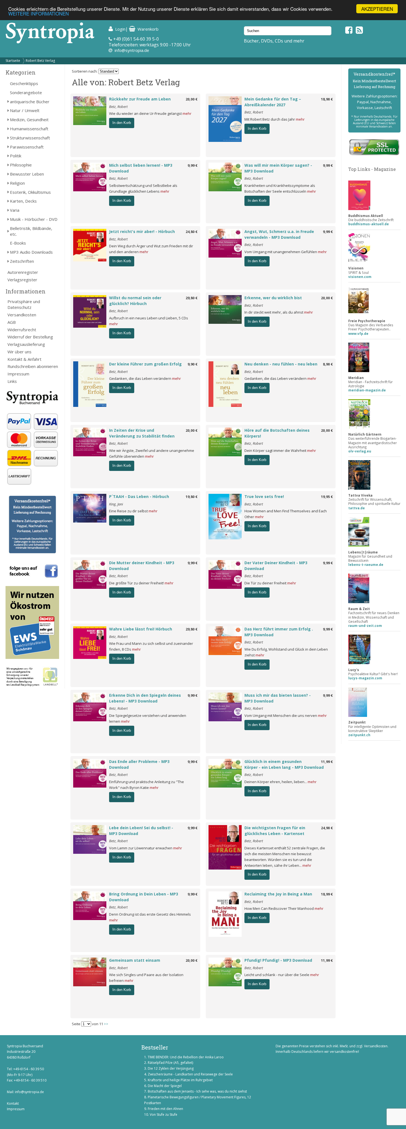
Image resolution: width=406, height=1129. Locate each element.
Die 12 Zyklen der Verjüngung (171, 1068)
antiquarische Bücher (29, 101)
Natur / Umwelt (24, 110)
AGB (11, 322)
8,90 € (328, 364)
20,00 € (191, 99)
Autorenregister (22, 272)
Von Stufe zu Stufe (163, 1114)
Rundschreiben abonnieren (32, 366)
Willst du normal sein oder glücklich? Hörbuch (135, 300)
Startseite (13, 60)
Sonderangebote (26, 92)
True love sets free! (264, 496)
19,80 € (191, 496)
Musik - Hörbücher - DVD (33, 219)
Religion (17, 183)
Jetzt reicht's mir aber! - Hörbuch (142, 231)
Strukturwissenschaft (30, 138)
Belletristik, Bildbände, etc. (31, 231)
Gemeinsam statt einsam (134, 960)
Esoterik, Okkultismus (30, 192)
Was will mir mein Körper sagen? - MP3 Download (278, 168)
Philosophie (21, 165)
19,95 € (327, 496)
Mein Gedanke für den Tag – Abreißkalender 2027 (272, 101)
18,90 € (327, 99)
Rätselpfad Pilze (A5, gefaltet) (170, 1062)
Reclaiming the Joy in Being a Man (278, 894)
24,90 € (327, 827)
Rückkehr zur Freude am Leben (140, 99)
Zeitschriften (22, 261)
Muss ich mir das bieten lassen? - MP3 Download (277, 698)
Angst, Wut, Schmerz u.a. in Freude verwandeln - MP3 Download (279, 234)
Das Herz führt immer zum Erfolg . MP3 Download (278, 631)
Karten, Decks (23, 201)
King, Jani (116, 504)
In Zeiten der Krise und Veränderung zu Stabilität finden (142, 433)
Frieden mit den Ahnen (165, 1108)
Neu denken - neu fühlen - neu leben (280, 364)
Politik (15, 155)
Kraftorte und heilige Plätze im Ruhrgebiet (180, 1080)
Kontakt (13, 1103)
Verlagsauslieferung (26, 344)
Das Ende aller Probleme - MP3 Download (139, 764)
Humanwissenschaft (29, 128)
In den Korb (121, 123)
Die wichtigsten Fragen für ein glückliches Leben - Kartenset (274, 830)
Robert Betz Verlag (40, 60)
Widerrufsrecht (21, 329)
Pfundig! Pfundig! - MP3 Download (278, 960)
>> (106, 1023)
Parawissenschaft (27, 147)
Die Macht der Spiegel (165, 1085)
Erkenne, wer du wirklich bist (273, 297)
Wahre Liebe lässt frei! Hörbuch (140, 629)
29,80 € (191, 297)
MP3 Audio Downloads (31, 252)
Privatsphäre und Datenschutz (23, 304)
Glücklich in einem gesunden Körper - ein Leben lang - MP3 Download (284, 764)
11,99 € (327, 761)
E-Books (18, 243)
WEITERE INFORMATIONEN (38, 13)
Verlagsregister (22, 279)
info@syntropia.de (132, 50)
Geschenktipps (24, 83)
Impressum (18, 374)
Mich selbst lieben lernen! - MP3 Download (140, 168)
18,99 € (327, 894)
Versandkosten (21, 314)
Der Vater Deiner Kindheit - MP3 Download (275, 565)
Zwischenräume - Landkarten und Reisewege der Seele (190, 1074)
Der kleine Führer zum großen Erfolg (145, 364)
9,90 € (192, 364)
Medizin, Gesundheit (29, 119)
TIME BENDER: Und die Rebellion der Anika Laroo (186, 1057)
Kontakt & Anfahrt (24, 359)
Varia (14, 210)
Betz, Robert (118, 106)
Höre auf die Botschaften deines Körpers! (277, 433)
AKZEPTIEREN (377, 8)
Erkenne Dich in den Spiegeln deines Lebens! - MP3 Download (145, 698)
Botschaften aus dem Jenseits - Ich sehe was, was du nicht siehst (197, 1091)
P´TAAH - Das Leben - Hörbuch (139, 496)
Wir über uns (19, 351)
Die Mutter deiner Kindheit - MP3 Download (141, 565)
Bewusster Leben (27, 174)
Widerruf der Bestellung (30, 337)
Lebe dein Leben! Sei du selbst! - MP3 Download (141, 830)
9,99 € (192, 165)
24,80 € (191, 231)
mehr (187, 113)
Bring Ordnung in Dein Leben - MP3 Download (143, 896)
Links (12, 381)
